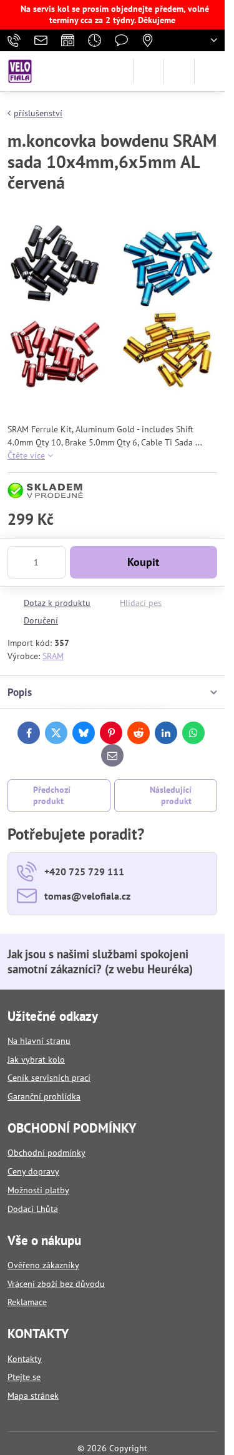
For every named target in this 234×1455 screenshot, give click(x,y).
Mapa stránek (33, 1395)
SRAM (53, 656)
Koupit (143, 562)
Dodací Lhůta (32, 1208)
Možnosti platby (38, 1190)
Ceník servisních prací (48, 1077)
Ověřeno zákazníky (43, 1265)
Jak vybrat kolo (36, 1059)
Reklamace (27, 1302)
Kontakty (24, 1358)
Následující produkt (171, 795)
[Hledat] (148, 71)
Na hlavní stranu (39, 1040)
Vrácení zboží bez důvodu (56, 1283)
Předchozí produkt (52, 795)
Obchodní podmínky (46, 1152)
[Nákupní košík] (179, 71)
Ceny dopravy (33, 1171)
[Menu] (210, 71)
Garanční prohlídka (43, 1096)
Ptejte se (24, 1377)
